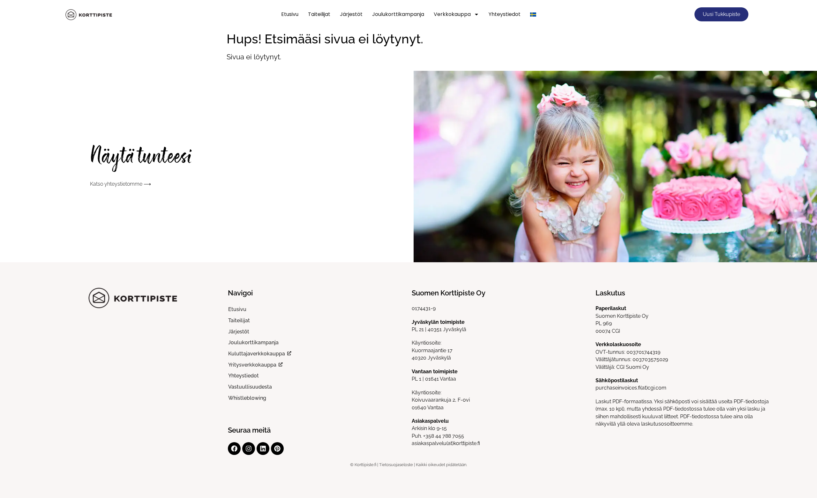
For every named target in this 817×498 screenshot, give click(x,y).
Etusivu (289, 14)
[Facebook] (234, 448)
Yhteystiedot (505, 14)
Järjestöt (351, 14)
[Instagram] (248, 448)
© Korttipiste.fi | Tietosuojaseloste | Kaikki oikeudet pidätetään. (408, 464)
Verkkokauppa (452, 14)
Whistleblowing (247, 398)
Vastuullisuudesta (250, 387)
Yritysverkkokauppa (252, 365)
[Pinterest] (277, 448)
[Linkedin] (263, 448)
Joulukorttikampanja (398, 14)
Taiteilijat (319, 14)
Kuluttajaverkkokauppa (256, 354)
